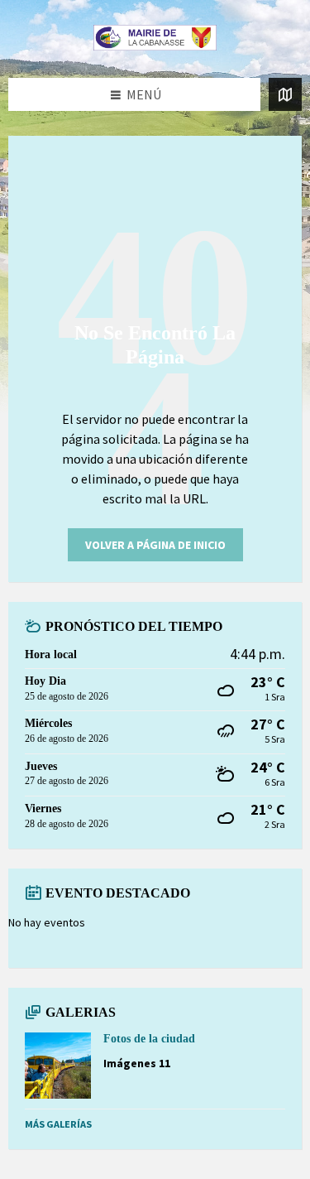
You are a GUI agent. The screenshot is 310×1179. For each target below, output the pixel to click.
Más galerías (58, 1124)
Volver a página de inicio (155, 544)
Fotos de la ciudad (149, 1038)
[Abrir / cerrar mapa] (285, 94)
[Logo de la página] (155, 45)
